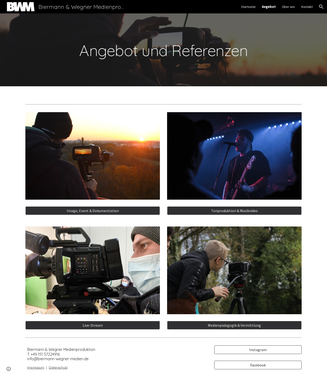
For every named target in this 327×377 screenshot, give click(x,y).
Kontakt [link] (307, 7)
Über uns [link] (288, 7)
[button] (321, 6)
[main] (163, 49)
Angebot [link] (269, 7)
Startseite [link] (248, 7)
